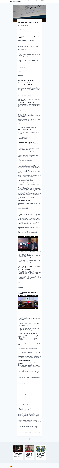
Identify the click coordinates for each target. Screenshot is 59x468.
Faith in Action (37, 0)
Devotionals (26, 0)
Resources (47, 0)
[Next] (44, 452)
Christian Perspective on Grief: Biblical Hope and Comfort (18, 454)
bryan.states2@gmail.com (21, 25)
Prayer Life (23, 0)
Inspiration (33, 0)
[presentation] (18, 448)
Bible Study (29, 0)
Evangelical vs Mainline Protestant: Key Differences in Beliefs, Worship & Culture (22, 439)
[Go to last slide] (14, 452)
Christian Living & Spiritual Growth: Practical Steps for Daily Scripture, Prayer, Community (36, 439)
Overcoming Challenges (42, 0)
